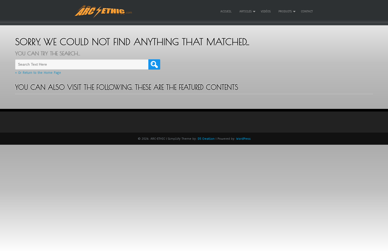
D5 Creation (206, 139)
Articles (245, 11)
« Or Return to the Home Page (38, 72)
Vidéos (266, 11)
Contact (307, 11)
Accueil (225, 11)
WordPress (243, 139)
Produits (285, 11)
